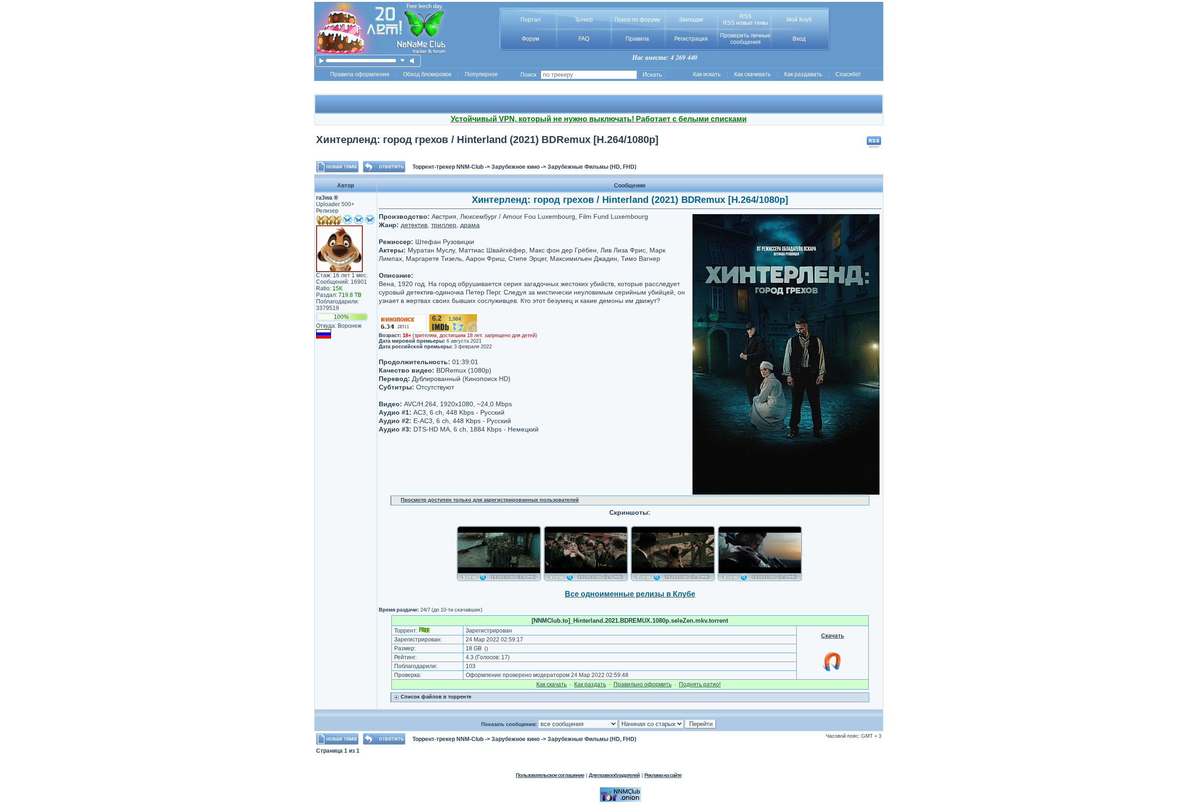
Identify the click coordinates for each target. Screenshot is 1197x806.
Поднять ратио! (700, 684)
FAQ (583, 39)
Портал (530, 19)
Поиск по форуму (637, 19)
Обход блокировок (427, 74)
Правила (637, 39)
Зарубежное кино (515, 167)
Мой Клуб (799, 19)
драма (470, 225)
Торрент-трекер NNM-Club (447, 167)
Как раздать (590, 684)
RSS (745, 16)
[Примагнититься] (832, 671)
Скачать (832, 636)
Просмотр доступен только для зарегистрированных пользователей (490, 500)
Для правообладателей (614, 775)
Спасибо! (848, 74)
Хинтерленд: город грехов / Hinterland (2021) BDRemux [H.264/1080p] (487, 139)
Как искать (707, 74)
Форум (530, 39)
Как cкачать (551, 684)
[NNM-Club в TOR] (620, 800)
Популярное (481, 74)
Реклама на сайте (662, 775)
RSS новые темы (745, 23)
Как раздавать (803, 74)
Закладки (691, 19)
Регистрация (691, 39)
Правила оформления (359, 74)
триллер (443, 225)
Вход (799, 39)
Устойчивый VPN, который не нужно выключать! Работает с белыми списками (599, 119)
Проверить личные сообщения (745, 38)
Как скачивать (752, 74)
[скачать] (402, 60)
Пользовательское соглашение (550, 775)
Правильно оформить (642, 684)
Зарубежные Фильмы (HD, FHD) (592, 167)
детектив (414, 225)
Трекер (584, 19)
